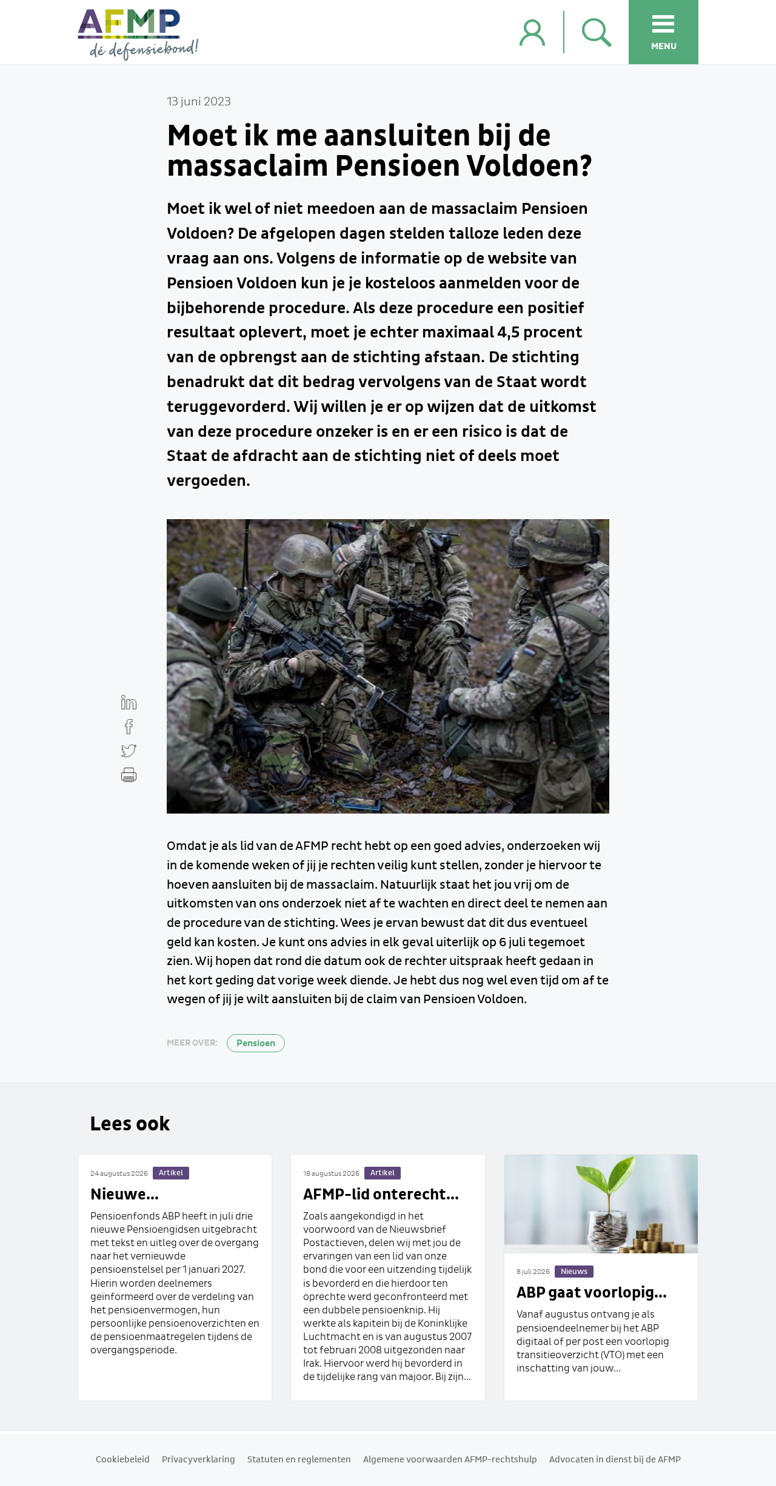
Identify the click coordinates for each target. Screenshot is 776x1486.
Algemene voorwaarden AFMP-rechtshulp (450, 1460)
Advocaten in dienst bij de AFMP (615, 1460)
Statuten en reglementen (299, 1460)
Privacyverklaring (198, 1460)
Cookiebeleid (123, 1460)
